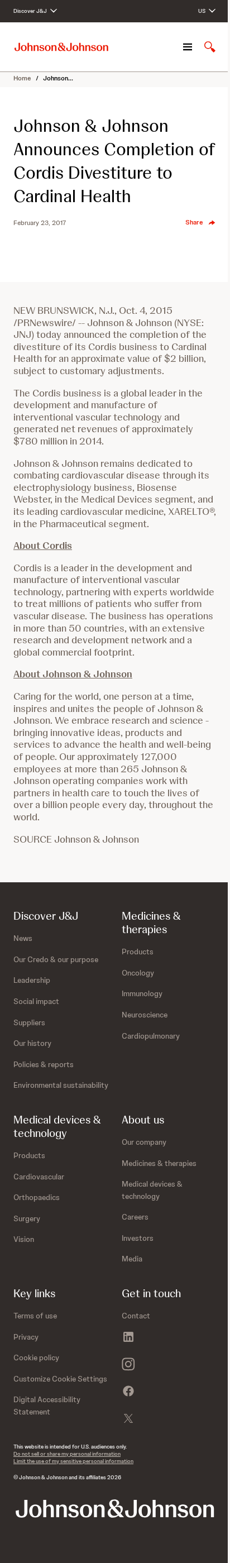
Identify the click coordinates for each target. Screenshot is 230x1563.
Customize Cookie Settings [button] (60, 1379)
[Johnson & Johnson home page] (61, 47)
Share (194, 222)
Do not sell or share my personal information (67, 1453)
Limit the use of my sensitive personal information (73, 1461)
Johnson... (58, 78)
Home (22, 78)
